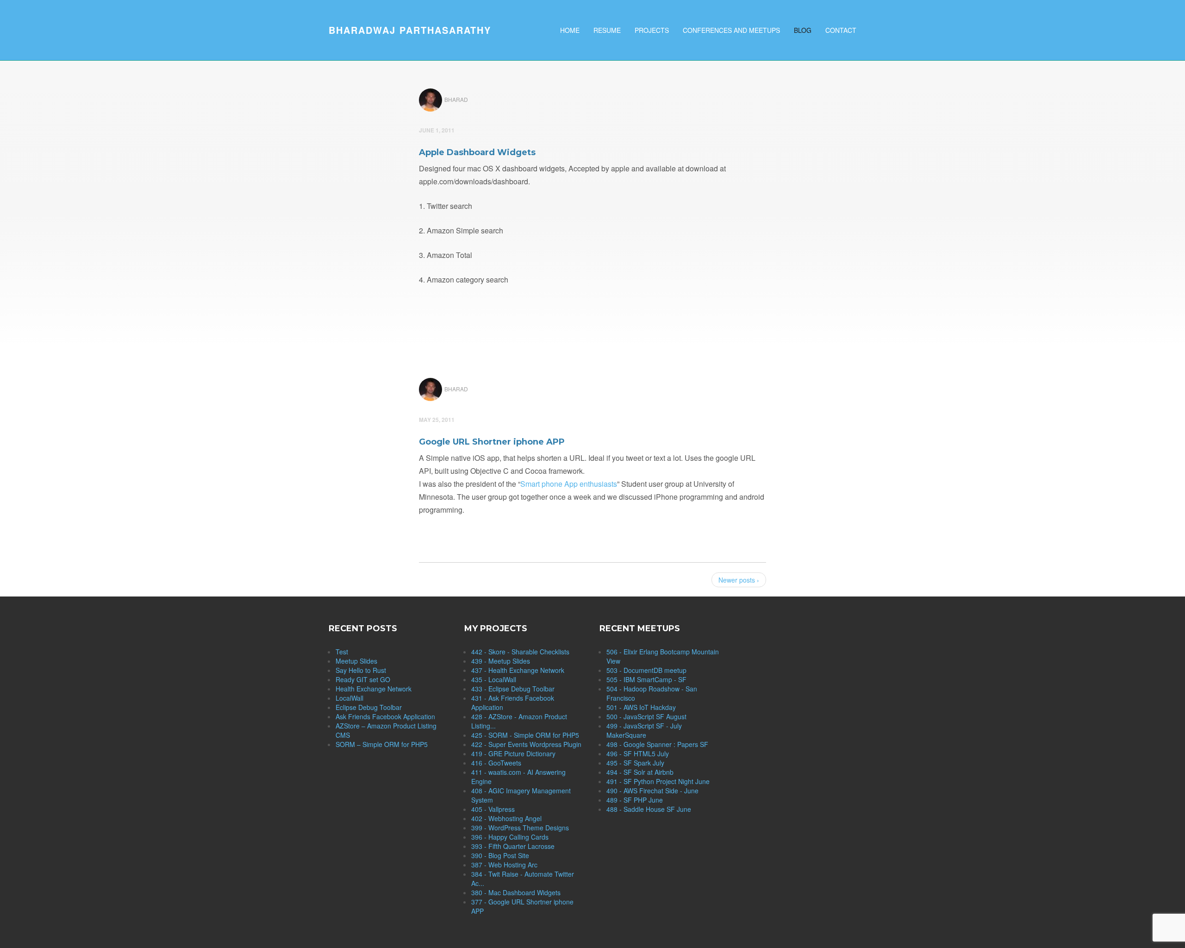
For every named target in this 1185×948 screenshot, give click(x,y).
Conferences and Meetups (731, 30)
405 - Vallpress (493, 809)
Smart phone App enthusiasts (568, 483)
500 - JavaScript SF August (646, 716)
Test (342, 651)
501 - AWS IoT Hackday (641, 707)
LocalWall (349, 698)
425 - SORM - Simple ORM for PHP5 (525, 735)
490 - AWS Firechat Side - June (652, 790)
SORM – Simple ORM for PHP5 (382, 744)
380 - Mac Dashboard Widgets (516, 892)
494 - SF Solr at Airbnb (640, 772)
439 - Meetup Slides (500, 660)
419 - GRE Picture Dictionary (513, 753)
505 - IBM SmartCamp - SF (646, 679)
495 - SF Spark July (635, 762)
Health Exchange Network (374, 688)
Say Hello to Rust (361, 670)
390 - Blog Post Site (500, 855)
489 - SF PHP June (634, 799)
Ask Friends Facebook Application (385, 716)
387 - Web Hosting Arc (504, 864)
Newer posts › (738, 579)
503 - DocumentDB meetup (646, 670)
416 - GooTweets (496, 762)
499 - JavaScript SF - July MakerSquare (644, 730)
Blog (802, 30)
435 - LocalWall (493, 679)
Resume (607, 30)
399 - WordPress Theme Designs (520, 827)
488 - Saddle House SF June (648, 809)
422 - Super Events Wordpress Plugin (526, 744)
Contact (840, 30)
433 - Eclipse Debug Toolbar (513, 688)
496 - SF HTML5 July (637, 753)
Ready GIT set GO (363, 679)
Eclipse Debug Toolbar (369, 707)
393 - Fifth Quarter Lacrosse (513, 846)
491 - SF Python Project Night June (658, 781)
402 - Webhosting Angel (506, 818)
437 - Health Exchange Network (517, 670)
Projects (652, 30)
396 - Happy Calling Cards (510, 836)
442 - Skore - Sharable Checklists (520, 651)
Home (570, 30)
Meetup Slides (356, 660)
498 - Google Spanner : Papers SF (657, 744)
